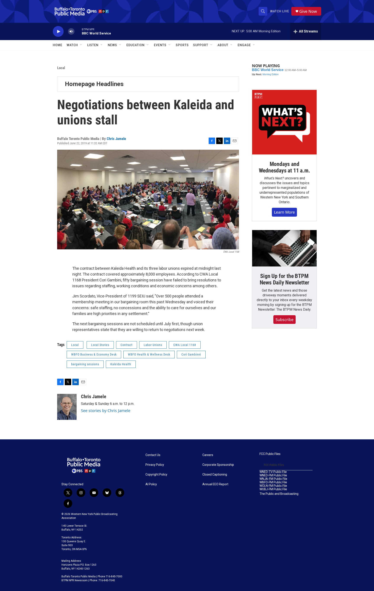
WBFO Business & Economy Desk (94, 354)
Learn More (284, 212)
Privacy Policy (154, 464)
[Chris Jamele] (67, 407)
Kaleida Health (120, 364)
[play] (58, 31)
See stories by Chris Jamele (105, 410)
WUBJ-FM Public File (273, 489)
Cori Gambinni (191, 354)
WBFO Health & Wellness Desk (149, 354)
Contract (126, 345)
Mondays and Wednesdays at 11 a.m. (284, 167)
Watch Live (279, 11)
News (112, 45)
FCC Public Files (270, 454)
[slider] (78, 31)
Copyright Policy (156, 474)
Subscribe (284, 319)
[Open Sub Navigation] (81, 45)
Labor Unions (153, 345)
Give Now (308, 11)
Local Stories (100, 345)
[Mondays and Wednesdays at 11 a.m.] (284, 122)
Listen (92, 45)
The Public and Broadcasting (279, 493)
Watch (72, 45)
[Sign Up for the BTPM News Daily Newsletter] (284, 248)
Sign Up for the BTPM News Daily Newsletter (284, 279)
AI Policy (151, 484)
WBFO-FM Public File (273, 482)
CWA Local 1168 (184, 345)
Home (57, 45)
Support (200, 45)
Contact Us (152, 455)
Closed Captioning (214, 474)
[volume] (71, 31)
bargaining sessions (85, 364)
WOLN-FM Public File (273, 485)
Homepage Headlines (94, 84)
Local (61, 68)
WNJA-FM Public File (273, 479)
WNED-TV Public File (273, 472)
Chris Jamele (116, 138)
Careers (207, 455)
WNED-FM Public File (273, 475)
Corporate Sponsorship (218, 464)
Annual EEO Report (215, 484)
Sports (182, 45)
